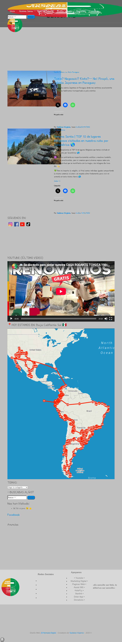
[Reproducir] (11, 318)
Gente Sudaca (59, 72)
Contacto (94, 11)
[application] (61, 291)
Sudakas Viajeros (76, 633)
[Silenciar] (105, 318)
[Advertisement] (61, 48)
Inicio (12, 11)
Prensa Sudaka (64, 11)
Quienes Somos (26, 11)
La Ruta (68, 72)
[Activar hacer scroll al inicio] (2, 639)
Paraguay (75, 72)
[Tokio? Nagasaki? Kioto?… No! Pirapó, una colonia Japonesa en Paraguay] (34, 88)
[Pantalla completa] (110, 318)
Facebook (13, 514)
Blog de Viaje (44, 11)
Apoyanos (80, 11)
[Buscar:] (16, 17)
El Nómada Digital (48, 633)
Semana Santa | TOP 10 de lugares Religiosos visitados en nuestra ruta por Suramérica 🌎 (81, 141)
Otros (63, 130)
